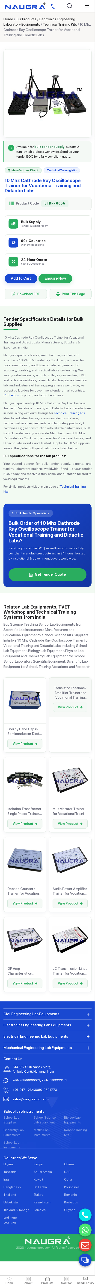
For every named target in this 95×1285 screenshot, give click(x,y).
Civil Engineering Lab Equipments (31, 1014)
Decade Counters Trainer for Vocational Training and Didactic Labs (24, 891)
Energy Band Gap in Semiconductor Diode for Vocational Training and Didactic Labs (24, 731)
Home (8, 19)
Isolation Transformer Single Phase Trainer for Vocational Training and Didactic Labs (24, 811)
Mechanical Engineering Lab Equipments (37, 1048)
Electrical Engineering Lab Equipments (35, 1036)
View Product (23, 744)
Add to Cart (21, 278)
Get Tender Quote (50, 574)
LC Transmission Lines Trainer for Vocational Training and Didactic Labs (70, 971)
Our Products (26, 19)
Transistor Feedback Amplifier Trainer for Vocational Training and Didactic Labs (70, 693)
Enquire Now (55, 278)
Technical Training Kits (60, 24)
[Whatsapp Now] (85, 1230)
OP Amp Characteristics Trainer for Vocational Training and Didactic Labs (24, 971)
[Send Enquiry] (85, 1245)
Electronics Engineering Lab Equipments (37, 1025)
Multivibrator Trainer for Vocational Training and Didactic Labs (70, 811)
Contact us (11, 395)
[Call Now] (85, 1215)
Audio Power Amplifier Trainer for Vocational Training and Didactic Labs (70, 891)
